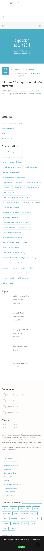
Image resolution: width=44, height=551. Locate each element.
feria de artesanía (9, 227)
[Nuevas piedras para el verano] (6, 352)
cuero (22, 508)
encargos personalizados (12, 172)
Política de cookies (10, 488)
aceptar (21, 547)
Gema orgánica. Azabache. (19, 313)
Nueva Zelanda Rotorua (11, 248)
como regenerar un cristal (11, 157)
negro (5, 518)
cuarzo (25, 523)
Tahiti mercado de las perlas (12, 238)
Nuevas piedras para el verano (20, 347)
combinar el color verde (11, 207)
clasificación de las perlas (12, 232)
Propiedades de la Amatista (12, 182)
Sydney (33, 258)
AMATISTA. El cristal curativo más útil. (21, 296)
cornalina (6, 523)
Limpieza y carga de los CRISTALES (20, 330)
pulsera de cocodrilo (10, 268)
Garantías (7, 480)
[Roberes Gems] (22, 3)
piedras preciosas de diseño (13, 162)
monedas (24, 513)
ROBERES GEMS (12, 536)
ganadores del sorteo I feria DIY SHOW (16, 222)
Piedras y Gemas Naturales (12, 123)
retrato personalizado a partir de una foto (17, 197)
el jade (24, 243)
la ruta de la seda (9, 278)
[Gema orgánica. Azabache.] (6, 318)
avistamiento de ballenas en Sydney (15, 258)
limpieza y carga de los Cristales (14, 177)
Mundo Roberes (9, 492)
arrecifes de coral (9, 273)
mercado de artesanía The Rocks (14, 263)
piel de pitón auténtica (33, 182)
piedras (36, 508)
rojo (28, 508)
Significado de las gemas (12, 484)
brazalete (14, 518)
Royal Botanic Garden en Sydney (14, 253)
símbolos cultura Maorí (11, 243)
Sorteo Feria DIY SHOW (11, 217)
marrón (33, 513)
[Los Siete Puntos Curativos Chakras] (6, 369)
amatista (16, 523)
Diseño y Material (8, 128)
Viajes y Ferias (35, 73)
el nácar (21, 273)
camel (5, 508)
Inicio (21, 50)
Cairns (32, 268)
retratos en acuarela (32, 187)
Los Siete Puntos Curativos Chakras (20, 364)
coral (32, 518)
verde (15, 513)
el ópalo (23, 268)
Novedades (8, 458)
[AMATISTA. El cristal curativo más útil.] (6, 301)
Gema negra (7, 187)
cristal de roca (8, 283)
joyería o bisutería (31, 167)
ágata (12, 528)
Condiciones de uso (10, 473)
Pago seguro (8, 477)
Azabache (18, 187)
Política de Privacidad (11, 465)
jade (4, 528)
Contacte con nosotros (11, 462)
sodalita (23, 518)
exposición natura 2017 (11, 202)
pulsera (13, 508)
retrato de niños (8, 192)
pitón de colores (23, 278)
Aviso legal (7, 469)
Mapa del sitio (8, 495)
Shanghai (31, 273)
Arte (3, 133)
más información (31, 542)
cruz (38, 518)
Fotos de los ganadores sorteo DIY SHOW (17, 212)
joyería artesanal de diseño (12, 167)
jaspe (33, 523)
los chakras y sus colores (31, 202)
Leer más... (38, 94)
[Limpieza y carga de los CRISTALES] (6, 335)
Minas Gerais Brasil (25, 227)
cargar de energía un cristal (12, 152)
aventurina (6, 513)
